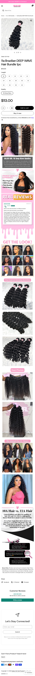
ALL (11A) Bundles (10, 15)
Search (3, 657)
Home (2, 15)
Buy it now (17, 113)
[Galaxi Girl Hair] (17, 6)
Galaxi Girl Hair (16, 671)
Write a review (17, 600)
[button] (32, 6)
